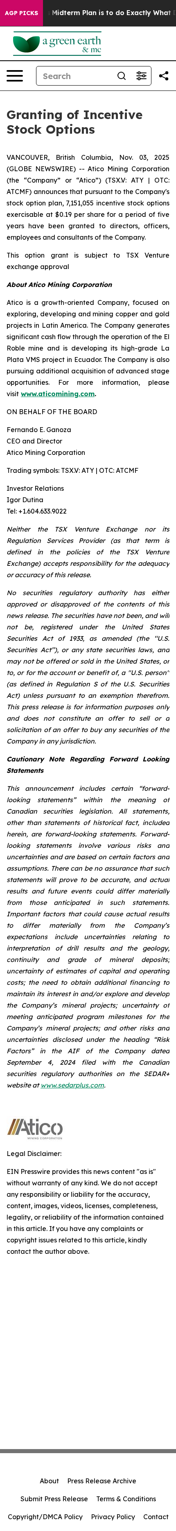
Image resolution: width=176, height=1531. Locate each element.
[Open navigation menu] (15, 76)
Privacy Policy (113, 1517)
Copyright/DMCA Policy (45, 1517)
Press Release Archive (101, 1481)
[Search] (121, 75)
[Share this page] (163, 76)
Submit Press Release (54, 1499)
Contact (156, 1517)
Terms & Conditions (126, 1499)
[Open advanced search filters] (141, 75)
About (49, 1481)
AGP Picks (21, 13)
